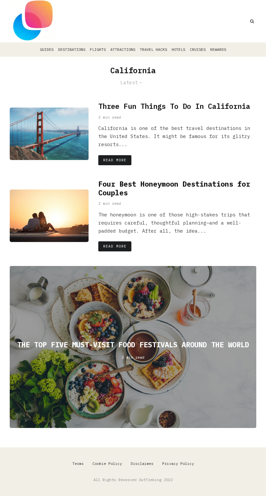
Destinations (71, 49)
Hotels (178, 49)
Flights (98, 49)
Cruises (198, 49)
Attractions (122, 49)
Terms (78, 463)
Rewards (218, 49)
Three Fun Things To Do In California (174, 106)
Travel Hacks (153, 49)
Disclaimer (142, 463)
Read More (115, 160)
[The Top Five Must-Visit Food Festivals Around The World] (133, 347)
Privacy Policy (178, 463)
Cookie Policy (107, 463)
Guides (47, 49)
